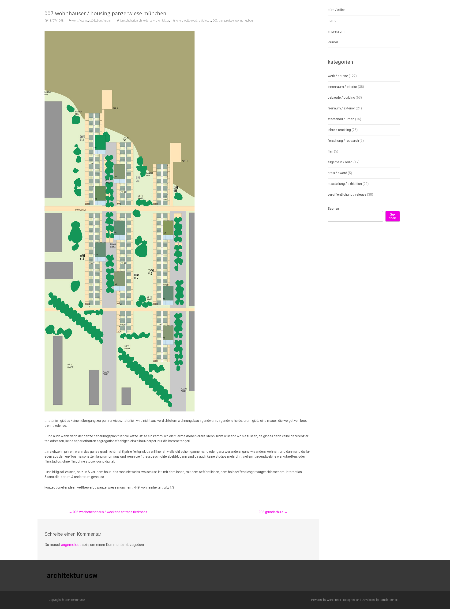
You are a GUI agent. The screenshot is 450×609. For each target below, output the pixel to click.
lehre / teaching (339, 130)
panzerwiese (226, 20)
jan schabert (127, 20)
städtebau (205, 20)
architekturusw (145, 20)
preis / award (337, 173)
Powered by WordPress (326, 600)
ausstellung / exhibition (345, 184)
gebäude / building (341, 97)
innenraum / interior (342, 87)
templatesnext (389, 600)
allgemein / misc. (340, 162)
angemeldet (71, 544)
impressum (336, 31)
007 (215, 20)
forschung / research (343, 140)
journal (333, 42)
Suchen (333, 208)
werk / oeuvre (80, 20)
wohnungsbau (244, 20)
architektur (162, 20)
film (330, 151)
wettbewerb (191, 20)
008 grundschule (273, 512)
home (332, 20)
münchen (176, 20)
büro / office (336, 10)
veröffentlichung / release (347, 194)
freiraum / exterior (341, 108)
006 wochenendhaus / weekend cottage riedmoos (108, 512)
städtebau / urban (101, 20)
